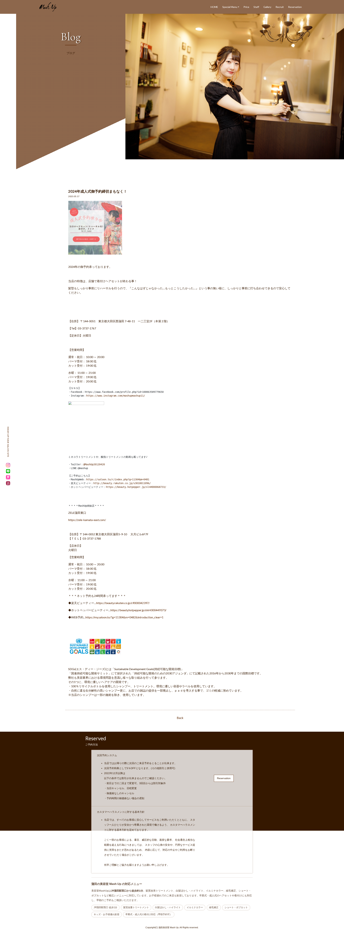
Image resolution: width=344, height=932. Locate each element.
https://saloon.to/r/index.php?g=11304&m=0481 (117, 479)
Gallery (267, 6)
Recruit (280, 6)
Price (246, 6)
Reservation (295, 6)
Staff (256, 6)
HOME (214, 6)
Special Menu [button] (229, 6)
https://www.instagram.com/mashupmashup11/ (115, 395)
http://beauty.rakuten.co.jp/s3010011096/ (122, 483)
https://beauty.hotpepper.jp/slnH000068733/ (136, 487)
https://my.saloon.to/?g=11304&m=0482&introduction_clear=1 (124, 617)
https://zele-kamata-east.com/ (87, 519)
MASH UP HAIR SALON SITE (8, 442)
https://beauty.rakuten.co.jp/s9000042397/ (123, 603)
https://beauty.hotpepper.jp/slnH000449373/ (138, 610)
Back (180, 717)
